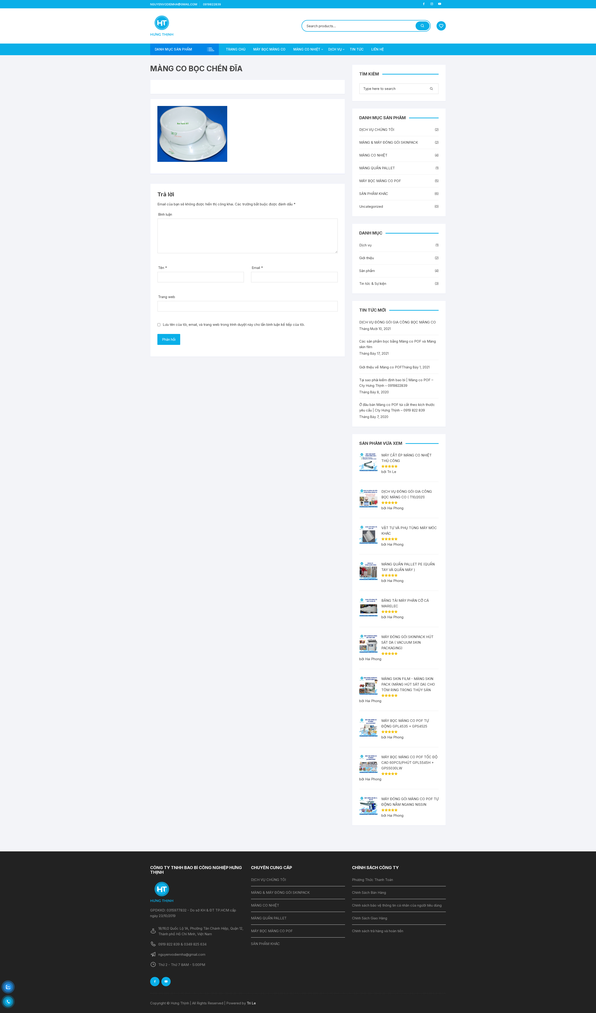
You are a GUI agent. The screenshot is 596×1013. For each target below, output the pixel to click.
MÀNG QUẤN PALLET (377, 168)
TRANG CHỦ (235, 49)
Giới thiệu (366, 258)
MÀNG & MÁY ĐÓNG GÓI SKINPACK (388, 142)
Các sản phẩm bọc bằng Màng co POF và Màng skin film (397, 344)
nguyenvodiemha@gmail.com (173, 4)
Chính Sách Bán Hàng (369, 892)
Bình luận (165, 214)
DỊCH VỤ (335, 49)
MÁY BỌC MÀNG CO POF (380, 181)
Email (257, 267)
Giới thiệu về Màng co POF (380, 367)
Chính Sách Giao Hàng (369, 918)
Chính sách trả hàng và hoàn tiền (377, 931)
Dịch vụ (365, 245)
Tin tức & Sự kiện (372, 283)
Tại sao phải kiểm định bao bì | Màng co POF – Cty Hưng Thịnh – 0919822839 (396, 383)
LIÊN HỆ (377, 49)
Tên (162, 267)
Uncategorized (371, 206)
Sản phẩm (367, 271)
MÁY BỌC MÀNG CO (269, 49)
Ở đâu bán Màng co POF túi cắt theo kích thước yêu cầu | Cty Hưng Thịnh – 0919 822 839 (397, 407)
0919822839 (212, 4)
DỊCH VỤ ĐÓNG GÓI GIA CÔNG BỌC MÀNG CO (397, 322)
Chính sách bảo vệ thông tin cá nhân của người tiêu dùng (397, 905)
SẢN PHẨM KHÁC (373, 193)
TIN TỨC (356, 49)
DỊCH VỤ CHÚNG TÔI (376, 129)
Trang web (166, 297)
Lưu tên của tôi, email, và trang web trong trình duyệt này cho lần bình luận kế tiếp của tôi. (234, 324)
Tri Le (251, 1003)
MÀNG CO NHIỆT (306, 49)
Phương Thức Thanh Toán (372, 879)
